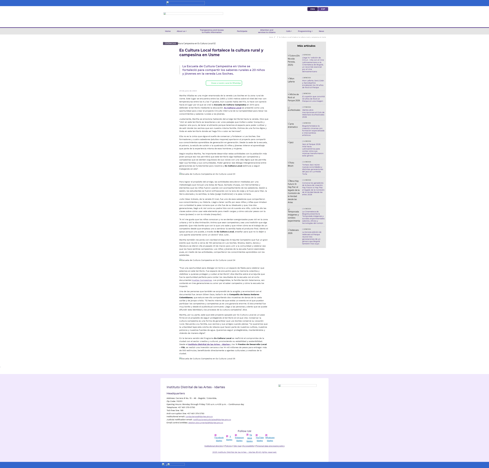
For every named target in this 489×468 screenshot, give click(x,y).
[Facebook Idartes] (219, 438)
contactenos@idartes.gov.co (199, 416)
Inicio (271, 37)
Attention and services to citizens (266, 31)
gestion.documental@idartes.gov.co (205, 422)
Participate (242, 31)
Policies (228, 446)
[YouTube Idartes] (260, 438)
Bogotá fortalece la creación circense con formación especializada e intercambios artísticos (313, 130)
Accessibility (248, 446)
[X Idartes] (229, 438)
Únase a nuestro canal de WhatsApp (226, 83)
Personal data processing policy (270, 446)
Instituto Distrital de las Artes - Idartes (209, 344)
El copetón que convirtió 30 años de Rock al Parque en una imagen (313, 98)
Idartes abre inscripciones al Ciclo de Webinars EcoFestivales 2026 (313, 113)
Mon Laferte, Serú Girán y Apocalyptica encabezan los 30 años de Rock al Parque (313, 84)
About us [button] (181, 31)
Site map (237, 446)
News (321, 31)
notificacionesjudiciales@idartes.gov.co (212, 419)
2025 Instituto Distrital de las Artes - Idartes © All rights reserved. (244, 452)
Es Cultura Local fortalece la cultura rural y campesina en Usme (302, 37)
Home (168, 31)
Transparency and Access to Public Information (212, 31)
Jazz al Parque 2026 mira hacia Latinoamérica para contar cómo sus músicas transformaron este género (312, 150)
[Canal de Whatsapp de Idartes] (270, 438)
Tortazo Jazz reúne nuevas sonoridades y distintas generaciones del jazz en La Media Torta (312, 169)
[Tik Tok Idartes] (250, 438)
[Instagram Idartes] (239, 438)
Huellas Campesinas (202, 280)
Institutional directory (214, 446)
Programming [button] (304, 31)
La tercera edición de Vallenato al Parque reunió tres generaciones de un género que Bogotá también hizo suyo (311, 238)
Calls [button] (288, 31)
